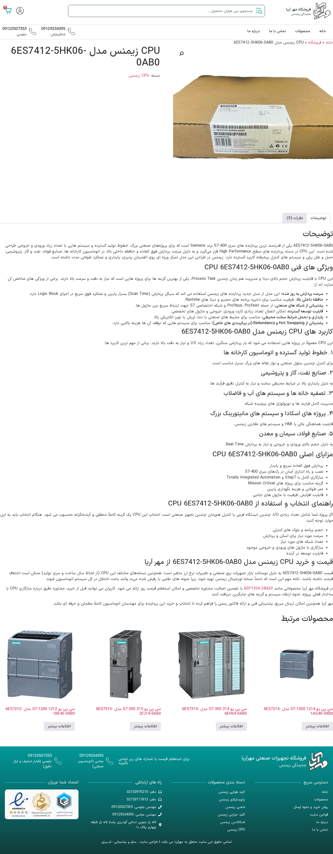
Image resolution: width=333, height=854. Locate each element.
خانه (322, 31)
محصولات (302, 31)
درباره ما (253, 31)
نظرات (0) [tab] (295, 218)
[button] (181, 53)
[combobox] (166, 11)
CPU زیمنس (139, 76)
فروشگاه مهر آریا (298, 9)
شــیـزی (106, 842)
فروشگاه (314, 43)
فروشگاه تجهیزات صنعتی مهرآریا (273, 758)
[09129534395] (71, 31)
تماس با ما (277, 31)
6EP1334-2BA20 (258, 588)
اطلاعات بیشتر (317, 726)
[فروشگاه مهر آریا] (322, 10)
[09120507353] (32, 31)
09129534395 (53, 29)
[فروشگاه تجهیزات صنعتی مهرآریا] (318, 761)
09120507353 (14, 29)
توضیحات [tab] (318, 218)
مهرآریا (179, 842)
